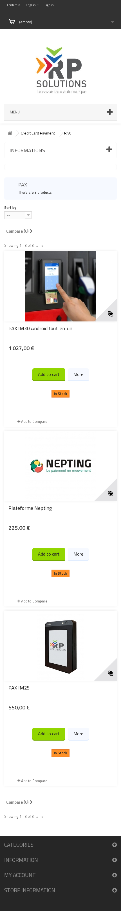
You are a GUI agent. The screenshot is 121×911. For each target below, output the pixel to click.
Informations (27, 150)
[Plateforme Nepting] (60, 466)
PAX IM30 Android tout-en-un (40, 328)
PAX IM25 (19, 687)
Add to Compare (34, 421)
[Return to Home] (10, 133)
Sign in (49, 5)
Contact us (13, 5)
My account (20, 875)
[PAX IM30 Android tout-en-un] (60, 286)
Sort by (10, 207)
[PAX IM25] (60, 646)
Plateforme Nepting (30, 508)
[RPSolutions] (60, 64)
